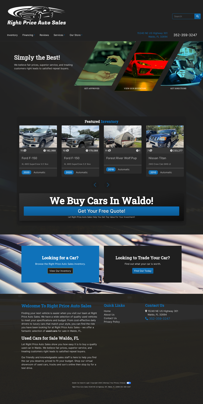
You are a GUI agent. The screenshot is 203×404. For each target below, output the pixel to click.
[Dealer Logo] (36, 16)
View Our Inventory (60, 270)
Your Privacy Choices (118, 383)
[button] (95, 185)
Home (107, 311)
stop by (85, 364)
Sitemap (106, 383)
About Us (109, 314)
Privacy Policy (112, 321)
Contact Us (110, 318)
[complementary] (194, 395)
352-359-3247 (185, 35)
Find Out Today (142, 270)
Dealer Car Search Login (80, 383)
